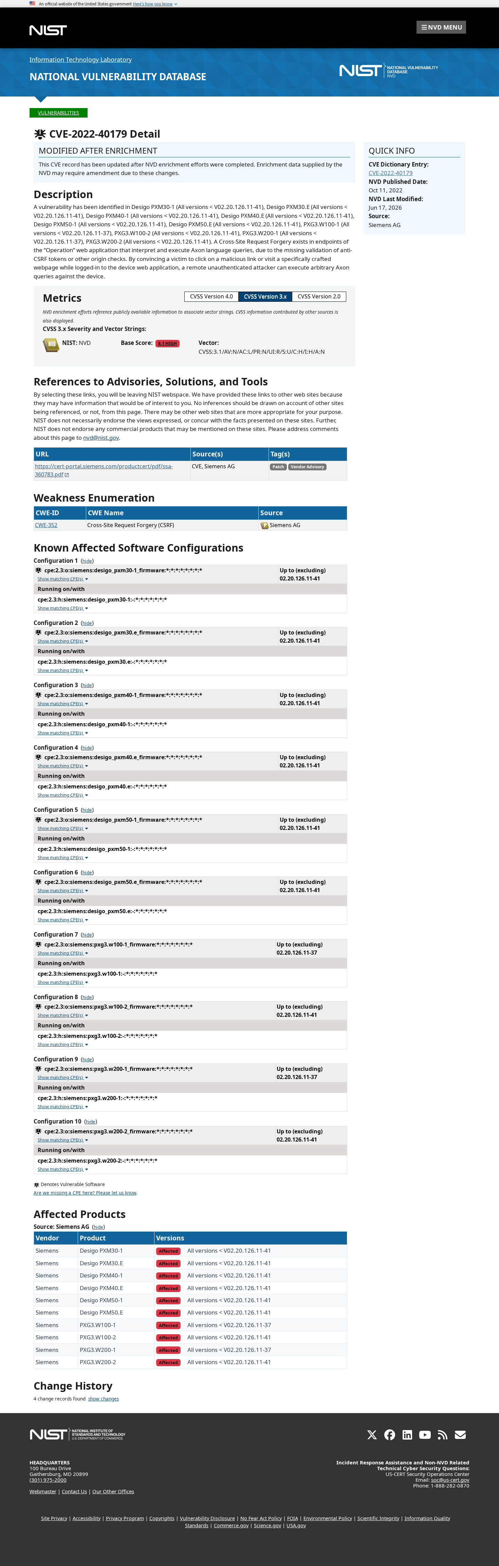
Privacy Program (125, 1518)
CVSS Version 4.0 (211, 296)
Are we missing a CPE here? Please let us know (85, 1193)
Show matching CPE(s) (61, 579)
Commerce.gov (231, 1525)
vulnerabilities (58, 112)
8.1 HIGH (167, 343)
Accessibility (86, 1518)
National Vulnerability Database (118, 76)
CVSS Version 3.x (265, 296)
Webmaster (43, 1491)
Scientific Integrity (378, 1518)
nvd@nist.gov (101, 437)
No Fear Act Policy (261, 1518)
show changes (103, 1399)
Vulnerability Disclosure (207, 1518)
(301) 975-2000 (48, 1479)
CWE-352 (46, 525)
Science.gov (267, 1525)
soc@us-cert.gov (450, 1479)
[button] (441, 27)
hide (87, 561)
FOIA (292, 1518)
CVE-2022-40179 (391, 173)
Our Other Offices (113, 1491)
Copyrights (161, 1518)
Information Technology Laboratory (81, 59)
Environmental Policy (327, 1518)
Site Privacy (54, 1518)
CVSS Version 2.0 (319, 296)
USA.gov (296, 1525)
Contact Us (74, 1491)
